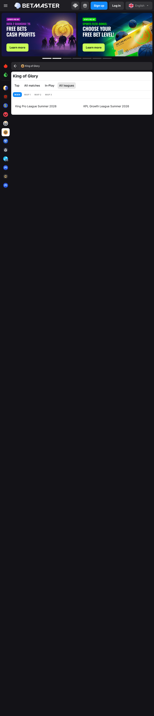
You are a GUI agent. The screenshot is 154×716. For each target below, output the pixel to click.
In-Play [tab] (49, 85)
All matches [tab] (32, 85)
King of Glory (32, 65)
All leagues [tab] (66, 85)
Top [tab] (16, 85)
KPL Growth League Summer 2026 (106, 106)
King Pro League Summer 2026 (36, 106)
